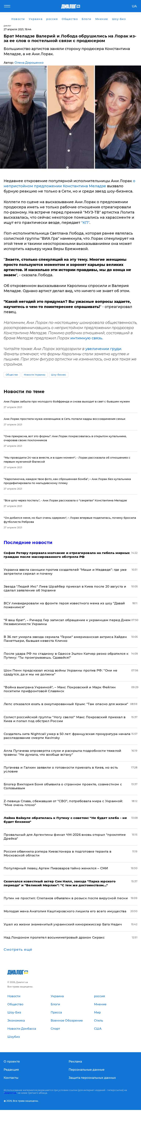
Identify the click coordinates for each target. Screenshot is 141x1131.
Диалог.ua (10, 1093)
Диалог (7, 26)
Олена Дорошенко (29, 62)
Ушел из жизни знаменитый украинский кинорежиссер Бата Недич (63, 924)
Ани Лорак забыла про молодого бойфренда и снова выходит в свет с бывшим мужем (67, 401)
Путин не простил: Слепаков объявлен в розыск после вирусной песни (66, 898)
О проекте (12, 1061)
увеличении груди (103, 349)
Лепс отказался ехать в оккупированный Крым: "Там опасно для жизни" (66, 704)
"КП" (85, 222)
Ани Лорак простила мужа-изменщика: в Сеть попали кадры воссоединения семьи (64, 419)
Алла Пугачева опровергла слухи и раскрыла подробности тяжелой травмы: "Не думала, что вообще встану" (62, 752)
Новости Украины (35, 374)
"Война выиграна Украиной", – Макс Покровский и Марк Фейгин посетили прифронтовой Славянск (60, 689)
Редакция (11, 1069)
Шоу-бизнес (58, 374)
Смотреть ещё (18, 950)
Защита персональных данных (92, 1078)
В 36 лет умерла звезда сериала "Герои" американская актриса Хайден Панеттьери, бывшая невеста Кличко (65, 639)
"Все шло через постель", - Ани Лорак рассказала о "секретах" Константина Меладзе (65, 500)
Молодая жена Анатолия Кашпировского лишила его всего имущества (65, 911)
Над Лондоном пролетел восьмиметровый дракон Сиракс (54, 937)
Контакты (11, 1078)
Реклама (75, 1061)
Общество (12, 374)
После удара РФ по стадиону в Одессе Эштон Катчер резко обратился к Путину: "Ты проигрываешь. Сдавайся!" (66, 655)
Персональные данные (86, 1069)
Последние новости (28, 542)
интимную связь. (86, 338)
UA (134, 6)
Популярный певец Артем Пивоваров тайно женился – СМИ (56, 868)
